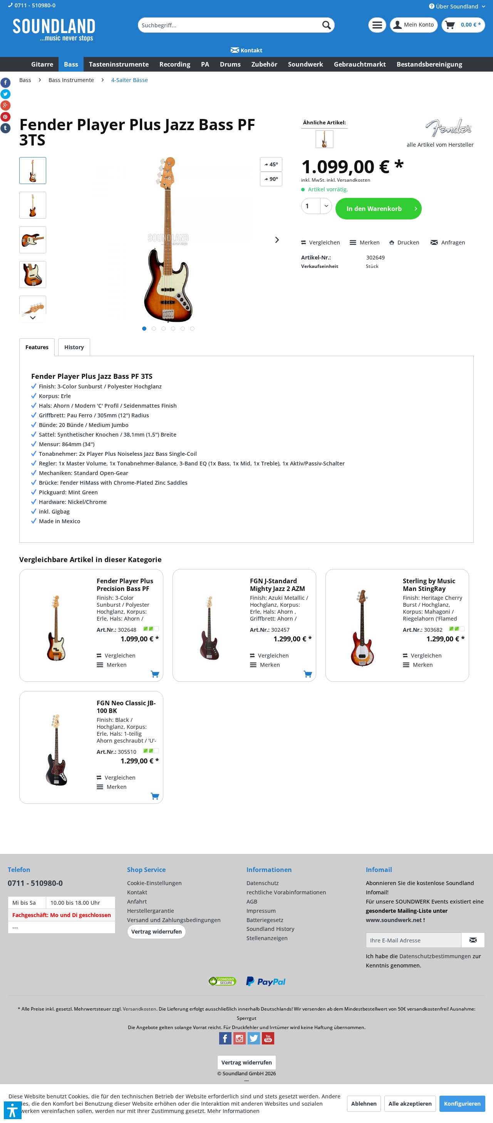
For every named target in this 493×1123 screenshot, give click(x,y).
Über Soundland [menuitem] (457, 6)
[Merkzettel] (377, 25)
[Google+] (5, 105)
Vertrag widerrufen (156, 931)
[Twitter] (5, 94)
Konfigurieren (462, 1103)
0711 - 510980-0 (34, 5)
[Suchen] (327, 25)
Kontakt (250, 50)
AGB (251, 901)
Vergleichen (324, 242)
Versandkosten (139, 1009)
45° (273, 164)
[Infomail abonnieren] (473, 940)
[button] (13, 1110)
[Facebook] (5, 83)
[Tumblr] (5, 128)
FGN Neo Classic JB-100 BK (126, 707)
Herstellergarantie (150, 910)
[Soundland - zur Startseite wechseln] (54, 30)
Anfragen (452, 242)
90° (273, 178)
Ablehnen (364, 1103)
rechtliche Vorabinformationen (286, 892)
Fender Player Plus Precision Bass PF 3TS (125, 584)
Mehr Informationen (233, 1111)
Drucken (408, 242)
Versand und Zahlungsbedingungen (174, 920)
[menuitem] (236, 25)
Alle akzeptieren (410, 1103)
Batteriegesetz (264, 920)
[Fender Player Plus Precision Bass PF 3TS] (56, 628)
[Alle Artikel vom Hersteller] (449, 128)
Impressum (261, 910)
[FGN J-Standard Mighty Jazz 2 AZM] (209, 628)
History (74, 347)
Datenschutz (262, 883)
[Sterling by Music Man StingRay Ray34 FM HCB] (362, 628)
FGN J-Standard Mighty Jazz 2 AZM (277, 584)
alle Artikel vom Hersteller (440, 144)
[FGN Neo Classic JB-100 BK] (56, 750)
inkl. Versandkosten (349, 180)
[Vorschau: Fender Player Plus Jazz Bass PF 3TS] (32, 170)
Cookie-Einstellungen (154, 883)
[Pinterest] (5, 117)
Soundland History (270, 928)
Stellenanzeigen (267, 938)
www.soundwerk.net (394, 920)
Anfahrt (137, 901)
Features (37, 347)
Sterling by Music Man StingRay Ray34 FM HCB (429, 584)
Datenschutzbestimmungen (435, 956)
